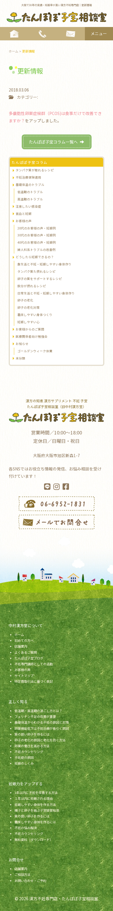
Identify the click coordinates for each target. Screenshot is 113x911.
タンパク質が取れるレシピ (35, 170)
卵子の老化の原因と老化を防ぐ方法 (39, 740)
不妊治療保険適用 (28, 177)
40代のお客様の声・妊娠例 (36, 242)
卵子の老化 (25, 300)
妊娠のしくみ (24, 763)
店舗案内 (20, 646)
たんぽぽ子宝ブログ (28, 658)
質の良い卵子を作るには (32, 734)
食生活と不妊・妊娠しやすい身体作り (44, 264)
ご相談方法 (22, 874)
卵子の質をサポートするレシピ (39, 278)
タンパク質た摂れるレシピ (36, 271)
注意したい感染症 (28, 206)
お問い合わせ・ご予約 (30, 880)
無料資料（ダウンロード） (33, 839)
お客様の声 (24, 221)
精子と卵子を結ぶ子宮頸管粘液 (36, 810)
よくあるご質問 (25, 652)
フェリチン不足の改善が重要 (35, 716)
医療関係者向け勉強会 (32, 336)
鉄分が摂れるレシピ (31, 286)
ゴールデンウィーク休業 (34, 351)
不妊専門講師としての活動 (33, 664)
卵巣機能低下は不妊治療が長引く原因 (41, 728)
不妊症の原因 (24, 757)
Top (106, 903)
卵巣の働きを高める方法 (32, 745)
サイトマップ (24, 675)
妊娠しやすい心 (28, 322)
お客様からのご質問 (30, 329)
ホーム (19, 634)
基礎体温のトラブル (30, 184)
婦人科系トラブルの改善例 (36, 249)
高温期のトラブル (30, 199)
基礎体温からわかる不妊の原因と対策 (41, 722)
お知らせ (22, 344)
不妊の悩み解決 (25, 827)
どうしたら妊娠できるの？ (35, 257)
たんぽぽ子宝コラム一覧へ (53, 142)
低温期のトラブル (30, 192)
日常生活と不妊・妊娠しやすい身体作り (46, 293)
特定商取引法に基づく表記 (33, 681)
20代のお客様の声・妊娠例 (36, 228)
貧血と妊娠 (24, 213)
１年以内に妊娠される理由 (33, 798)
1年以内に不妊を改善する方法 (36, 792)
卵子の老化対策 (28, 307)
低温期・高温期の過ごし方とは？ (38, 710)
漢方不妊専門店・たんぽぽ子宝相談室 (63, 898)
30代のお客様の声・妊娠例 (36, 235)
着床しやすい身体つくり (34, 314)
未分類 (20, 358)
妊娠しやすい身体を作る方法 (35, 804)
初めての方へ (24, 640)
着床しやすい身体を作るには (35, 822)
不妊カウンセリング (28, 751)
